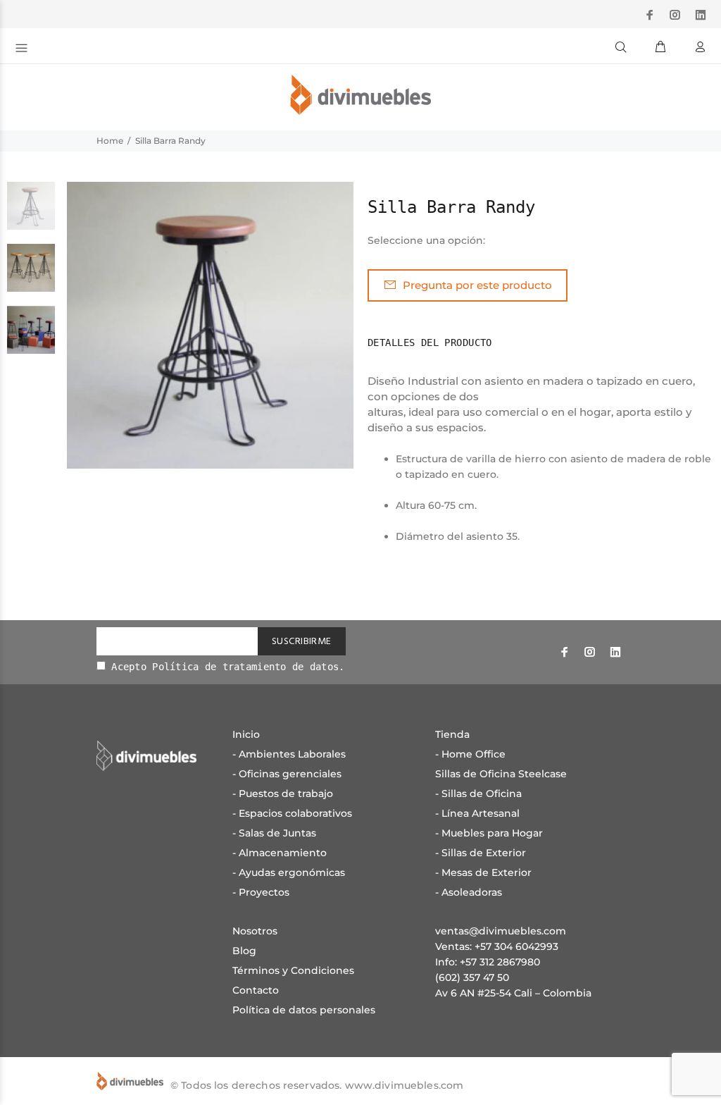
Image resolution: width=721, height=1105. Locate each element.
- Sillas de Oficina (478, 793)
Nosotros (254, 931)
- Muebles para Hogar (489, 833)
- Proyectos (260, 892)
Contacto (255, 990)
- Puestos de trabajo (282, 793)
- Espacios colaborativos (292, 813)
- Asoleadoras (468, 892)
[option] (31, 213)
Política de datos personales (303, 1010)
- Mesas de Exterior (483, 872)
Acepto (225, 666)
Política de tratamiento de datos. (248, 666)
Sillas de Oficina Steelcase (501, 773)
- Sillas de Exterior (480, 852)
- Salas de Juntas (274, 833)
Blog (244, 950)
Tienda (452, 734)
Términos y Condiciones (293, 970)
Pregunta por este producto (477, 285)
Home (109, 140)
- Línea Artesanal (477, 813)
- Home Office (470, 754)
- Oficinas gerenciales (286, 773)
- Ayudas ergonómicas (288, 872)
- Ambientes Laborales (289, 754)
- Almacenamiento (279, 852)
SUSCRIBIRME (302, 642)
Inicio (246, 734)
